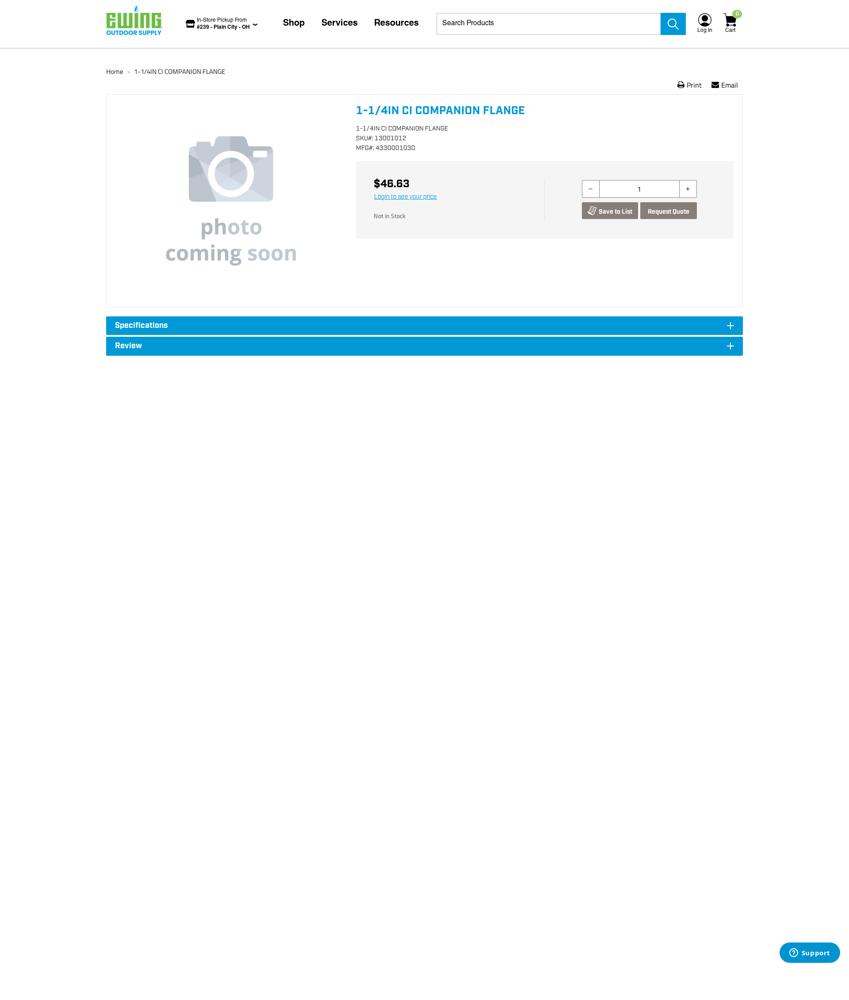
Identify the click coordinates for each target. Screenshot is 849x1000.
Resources (396, 23)
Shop (294, 23)
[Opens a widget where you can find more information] (809, 953)
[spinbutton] (639, 189)
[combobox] (548, 24)
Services (339, 23)
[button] (231, 201)
